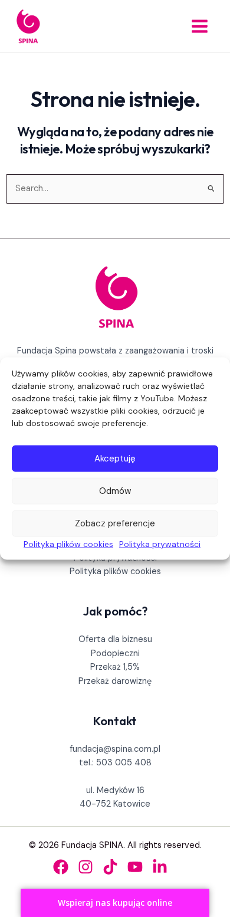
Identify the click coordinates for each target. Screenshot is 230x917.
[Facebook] (61, 867)
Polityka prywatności (160, 543)
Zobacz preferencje (115, 523)
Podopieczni (115, 653)
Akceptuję (115, 458)
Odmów (115, 491)
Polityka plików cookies (68, 543)
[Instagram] (85, 867)
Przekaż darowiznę (115, 681)
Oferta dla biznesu (115, 639)
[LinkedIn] (160, 867)
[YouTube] (135, 867)
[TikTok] (110, 867)
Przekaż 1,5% (115, 667)
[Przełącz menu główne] (199, 26)
